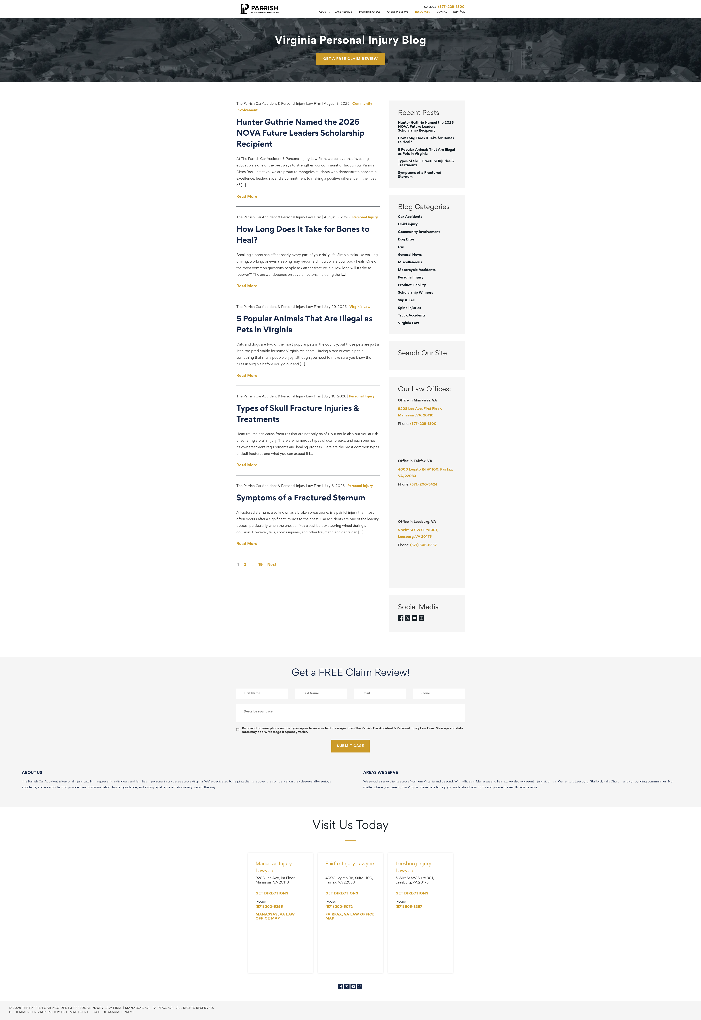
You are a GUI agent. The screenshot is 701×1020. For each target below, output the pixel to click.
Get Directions (272, 893)
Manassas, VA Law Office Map (275, 916)
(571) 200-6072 (339, 907)
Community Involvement (419, 232)
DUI (401, 247)
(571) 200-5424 (423, 484)
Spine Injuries (409, 308)
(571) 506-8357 (423, 545)
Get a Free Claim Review (350, 59)
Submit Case (350, 746)
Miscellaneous (410, 262)
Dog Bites (406, 239)
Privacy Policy (46, 1012)
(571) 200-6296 (269, 907)
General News (410, 255)
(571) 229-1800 (451, 7)
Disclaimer (19, 1012)
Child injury (408, 224)
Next (272, 565)
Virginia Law (359, 307)
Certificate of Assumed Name (107, 1012)
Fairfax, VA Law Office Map (350, 916)
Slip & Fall (406, 300)
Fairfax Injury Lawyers (350, 864)
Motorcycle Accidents (417, 270)
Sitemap (70, 1012)
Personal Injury (365, 217)
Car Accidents (410, 217)
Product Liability (412, 285)
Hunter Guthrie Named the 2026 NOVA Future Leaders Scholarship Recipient (426, 126)
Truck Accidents (412, 315)
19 (260, 565)
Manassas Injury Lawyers (274, 867)
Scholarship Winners (415, 292)
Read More (246, 197)
